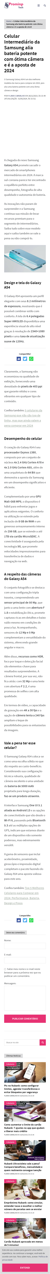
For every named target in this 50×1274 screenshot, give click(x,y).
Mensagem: (10, 983)
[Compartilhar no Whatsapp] (31, 359)
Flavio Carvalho (16, 95)
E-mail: (7, 954)
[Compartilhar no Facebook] (19, 359)
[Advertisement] (25, 129)
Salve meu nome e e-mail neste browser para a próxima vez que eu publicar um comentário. (22, 973)
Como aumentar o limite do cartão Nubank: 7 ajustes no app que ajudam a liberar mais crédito (24, 1128)
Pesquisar (43, 1042)
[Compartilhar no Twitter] (25, 359)
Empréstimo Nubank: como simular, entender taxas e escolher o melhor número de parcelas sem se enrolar (23, 1206)
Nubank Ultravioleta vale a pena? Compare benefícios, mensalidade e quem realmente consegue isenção (23, 1167)
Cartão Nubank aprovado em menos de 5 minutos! (23, 1243)
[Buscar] (45, 6)
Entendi (25, 1267)
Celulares (10, 1064)
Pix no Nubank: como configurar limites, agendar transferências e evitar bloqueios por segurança (22, 1089)
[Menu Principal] (39, 6)
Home (9, 21)
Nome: (7, 940)
